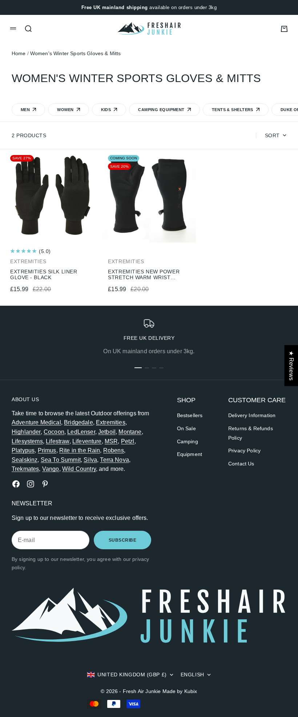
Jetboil (107, 432)
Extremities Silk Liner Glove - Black (43, 274)
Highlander (26, 432)
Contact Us (241, 464)
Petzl (127, 441)
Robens (113, 450)
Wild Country (79, 469)
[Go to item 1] (138, 367)
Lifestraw (57, 441)
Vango (50, 469)
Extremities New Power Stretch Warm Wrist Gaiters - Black (144, 274)
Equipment (189, 454)
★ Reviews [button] (291, 365)
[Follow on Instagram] (30, 484)
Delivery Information (251, 415)
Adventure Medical (36, 422)
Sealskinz (24, 460)
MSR (111, 441)
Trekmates (25, 469)
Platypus (23, 450)
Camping (187, 441)
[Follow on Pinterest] (45, 484)
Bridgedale (78, 422)
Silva (90, 460)
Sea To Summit (61, 460)
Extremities (110, 422)
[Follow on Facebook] (16, 484)
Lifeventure (87, 441)
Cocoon (54, 432)
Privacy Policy (244, 450)
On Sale (186, 428)
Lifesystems (27, 441)
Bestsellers (190, 415)
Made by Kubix (179, 691)
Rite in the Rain (79, 450)
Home (19, 53)
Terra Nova (114, 460)
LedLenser (81, 432)
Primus (47, 450)
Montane (129, 432)
